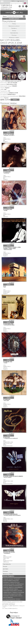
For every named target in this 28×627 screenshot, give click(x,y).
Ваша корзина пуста (16, 3)
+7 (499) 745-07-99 (6, 5)
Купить (15, 99)
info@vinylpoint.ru (6, 9)
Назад (14, 23)
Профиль (14, 28)
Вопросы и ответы (14, 37)
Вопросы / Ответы (8, 573)
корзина (21, 1)
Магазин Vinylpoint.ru (8, 576)
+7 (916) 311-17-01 (6, 7)
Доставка (5, 568)
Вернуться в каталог (14, 26)
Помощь (14, 35)
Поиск (5, 16)
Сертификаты (14, 32)
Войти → (14, 1)
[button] (26, 46)
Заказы (14, 30)
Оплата (5, 566)
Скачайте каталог (14, 18)
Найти (24, 16)
